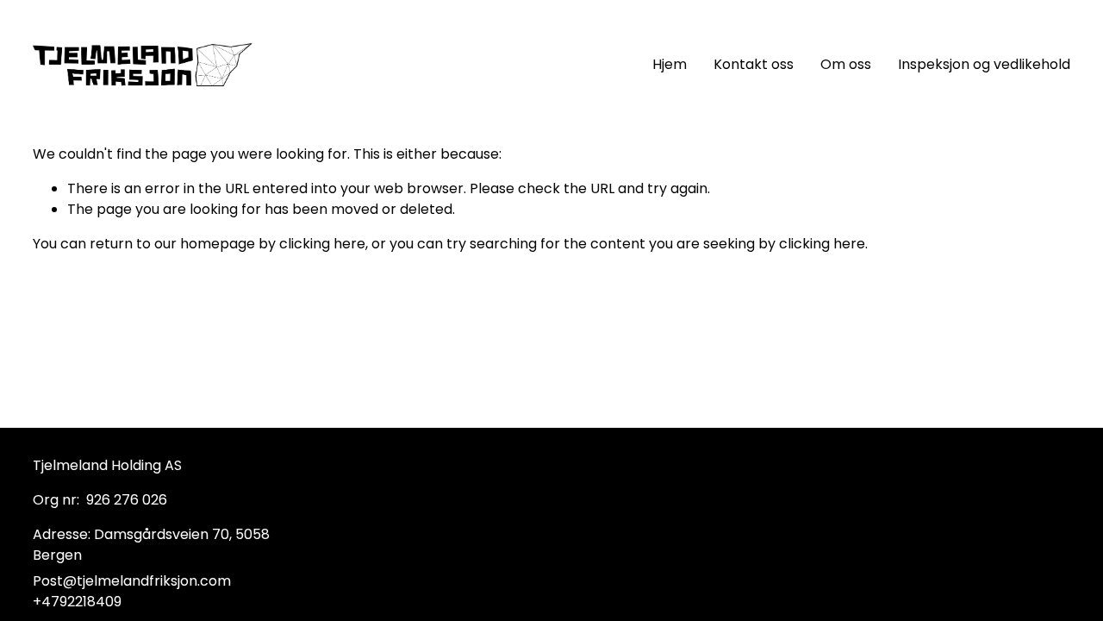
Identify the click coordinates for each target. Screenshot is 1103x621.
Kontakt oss (754, 64)
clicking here (322, 244)
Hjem (669, 64)
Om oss (845, 64)
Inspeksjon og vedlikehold (984, 64)
